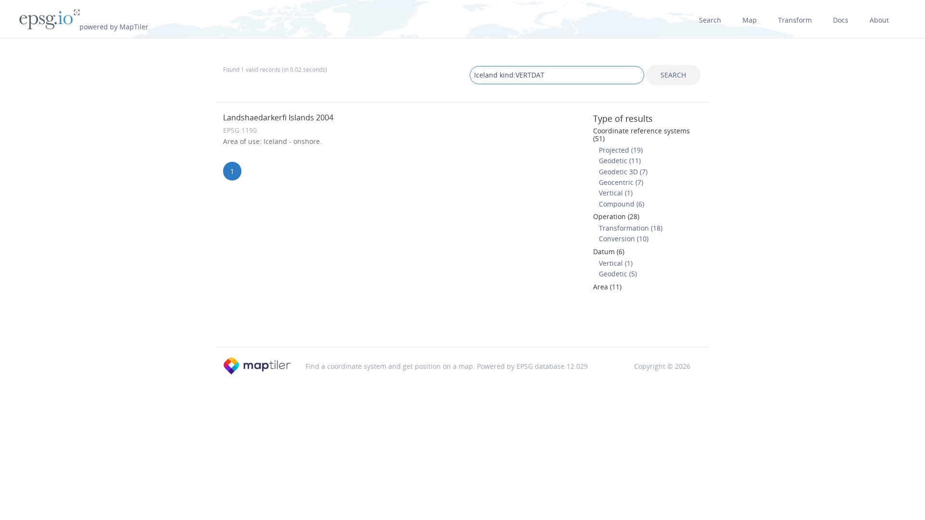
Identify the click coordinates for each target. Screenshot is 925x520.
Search (710, 20)
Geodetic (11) (620, 160)
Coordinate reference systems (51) (641, 134)
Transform (795, 20)
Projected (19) (621, 150)
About (879, 20)
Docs (840, 20)
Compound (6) (621, 203)
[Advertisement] (462, 322)
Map (749, 20)
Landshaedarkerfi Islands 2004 (278, 117)
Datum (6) (608, 251)
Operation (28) (616, 216)
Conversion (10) (623, 238)
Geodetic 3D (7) (623, 171)
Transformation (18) (630, 228)
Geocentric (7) (621, 182)
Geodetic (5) (618, 273)
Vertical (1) (616, 192)
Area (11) (607, 286)
